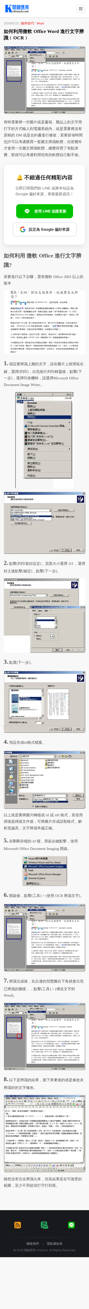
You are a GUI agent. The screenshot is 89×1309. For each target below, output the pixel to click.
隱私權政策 (55, 1244)
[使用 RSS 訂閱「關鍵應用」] (17, 1225)
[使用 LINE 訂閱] (71, 1225)
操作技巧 (27, 23)
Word (40, 23)
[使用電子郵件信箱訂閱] (44, 1225)
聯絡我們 (32, 1244)
